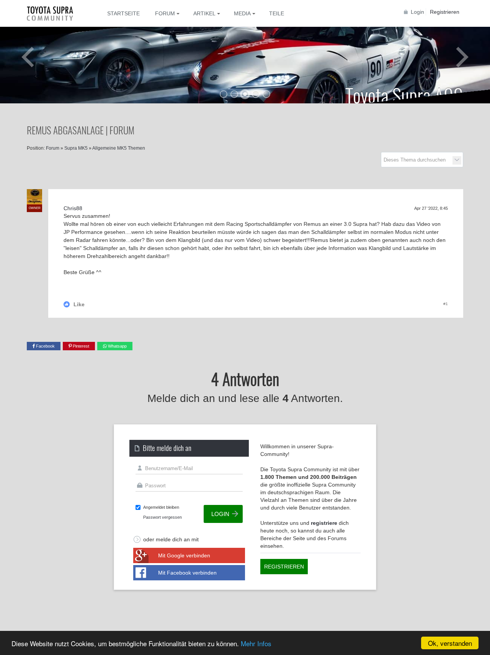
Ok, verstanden (450, 643)
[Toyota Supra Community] (55, 13)
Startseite (123, 13)
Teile (276, 13)
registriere (324, 523)
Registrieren (444, 12)
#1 (445, 304)
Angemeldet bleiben (161, 507)
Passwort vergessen (162, 517)
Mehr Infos (256, 643)
